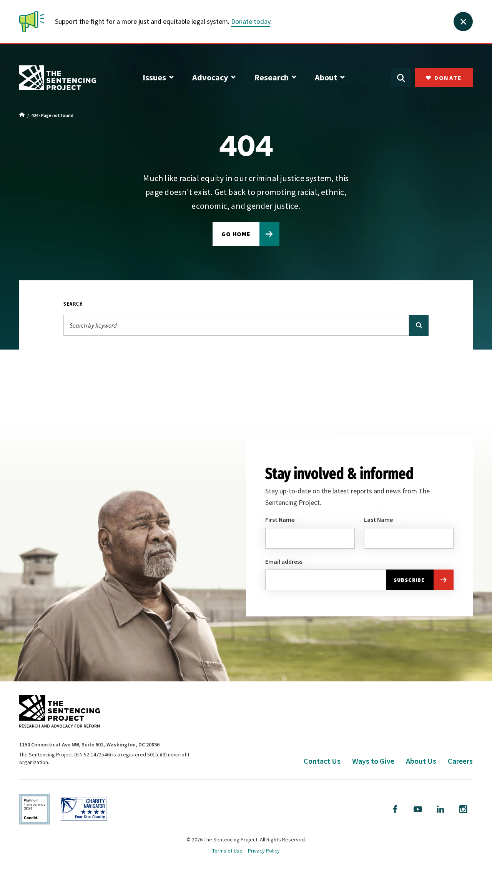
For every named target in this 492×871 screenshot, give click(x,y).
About (326, 77)
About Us (421, 761)
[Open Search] (401, 77)
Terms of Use (227, 850)
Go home (236, 234)
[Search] (419, 325)
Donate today (250, 21)
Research (271, 77)
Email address (284, 561)
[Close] (463, 21)
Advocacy (210, 77)
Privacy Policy (264, 850)
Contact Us (322, 761)
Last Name (378, 519)
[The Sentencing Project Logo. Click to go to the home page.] (57, 77)
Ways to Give (373, 761)
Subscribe (409, 579)
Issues (154, 77)
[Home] (22, 115)
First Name (279, 519)
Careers (460, 761)
